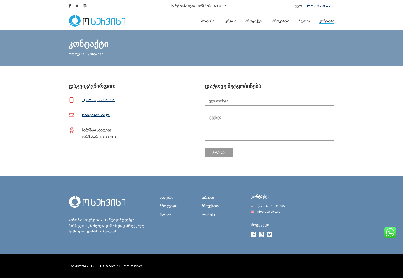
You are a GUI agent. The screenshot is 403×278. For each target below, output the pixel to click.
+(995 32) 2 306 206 (320, 6)
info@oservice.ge (96, 115)
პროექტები (280, 21)
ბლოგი (304, 21)
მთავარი (207, 21)
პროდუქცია (254, 21)
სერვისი (230, 21)
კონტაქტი (326, 21)
